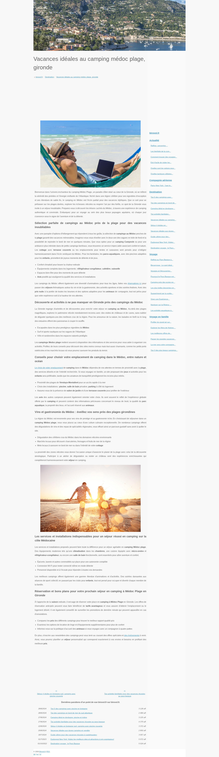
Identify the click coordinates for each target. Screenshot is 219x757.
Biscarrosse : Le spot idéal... (162, 265)
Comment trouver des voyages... (164, 157)
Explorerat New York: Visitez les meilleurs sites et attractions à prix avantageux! (82, 739)
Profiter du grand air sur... (161, 322)
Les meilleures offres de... (161, 333)
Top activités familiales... (160, 214)
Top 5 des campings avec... (162, 197)
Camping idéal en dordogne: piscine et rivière (69, 717)
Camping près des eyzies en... (163, 282)
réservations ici (134, 283)
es (37, 754)
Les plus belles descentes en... (163, 288)
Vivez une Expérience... (160, 299)
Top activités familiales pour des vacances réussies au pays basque (124, 695)
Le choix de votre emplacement (49, 368)
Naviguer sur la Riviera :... (161, 305)
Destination (49, 77)
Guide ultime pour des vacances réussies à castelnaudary (74, 735)
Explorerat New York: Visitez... (163, 242)
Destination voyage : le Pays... (163, 248)
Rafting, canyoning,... (159, 146)
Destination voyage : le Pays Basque (65, 743)
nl (40, 754)
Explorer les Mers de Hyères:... (163, 328)
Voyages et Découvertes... (161, 271)
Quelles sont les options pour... (163, 168)
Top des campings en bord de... (163, 203)
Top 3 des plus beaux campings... (164, 350)
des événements (131, 635)
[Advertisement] (90, 97)
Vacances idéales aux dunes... (163, 231)
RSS (48, 752)
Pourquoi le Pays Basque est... (163, 277)
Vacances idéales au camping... (163, 220)
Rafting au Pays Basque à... (162, 260)
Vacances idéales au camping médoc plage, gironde (77, 77)
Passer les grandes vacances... (163, 339)
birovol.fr (39, 77)
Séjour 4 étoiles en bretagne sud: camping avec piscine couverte (56, 695)
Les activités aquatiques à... (162, 310)
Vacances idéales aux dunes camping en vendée (70, 730)
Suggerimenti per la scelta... (162, 293)
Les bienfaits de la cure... (161, 151)
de (34, 754)
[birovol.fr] (109, 25)
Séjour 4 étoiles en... (159, 225)
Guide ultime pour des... (160, 237)
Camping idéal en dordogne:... (163, 208)
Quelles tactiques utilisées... (162, 174)
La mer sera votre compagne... (163, 345)
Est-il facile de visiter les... (161, 163)
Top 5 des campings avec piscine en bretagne (69, 709)
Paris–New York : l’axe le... (161, 185)
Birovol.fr (42, 752)
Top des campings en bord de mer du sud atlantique (71, 713)
